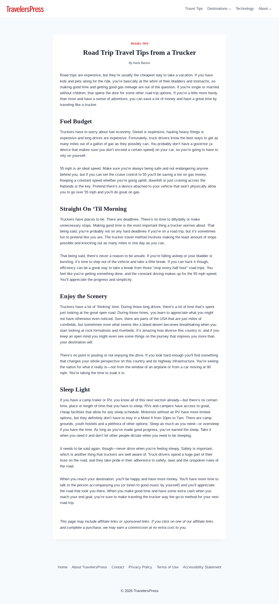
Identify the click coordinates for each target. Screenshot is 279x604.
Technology (245, 9)
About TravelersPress (89, 567)
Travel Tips (194, 9)
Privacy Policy (140, 567)
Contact (118, 567)
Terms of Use (168, 567)
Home (62, 567)
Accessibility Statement (202, 567)
